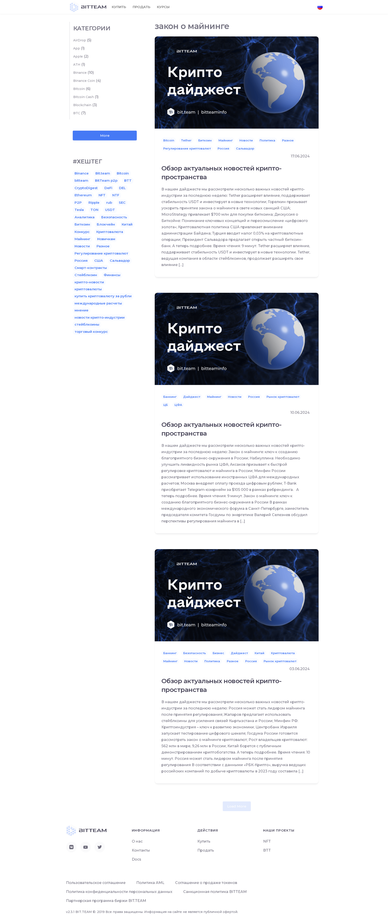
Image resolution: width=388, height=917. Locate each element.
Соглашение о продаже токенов (206, 883)
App (76, 48)
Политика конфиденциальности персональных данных (119, 892)
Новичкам (106, 239)
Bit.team (102, 173)
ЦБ (165, 405)
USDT (110, 210)
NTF (115, 195)
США (98, 260)
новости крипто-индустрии (100, 317)
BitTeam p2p (106, 180)
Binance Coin (84, 81)
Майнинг (225, 140)
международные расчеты (98, 303)
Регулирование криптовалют (187, 148)
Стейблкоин (86, 275)
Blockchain (82, 105)
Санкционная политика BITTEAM (215, 892)
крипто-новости (89, 282)
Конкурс (82, 232)
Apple (78, 56)
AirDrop (79, 40)
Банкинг (169, 396)
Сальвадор (245, 148)
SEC (122, 202)
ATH (76, 65)
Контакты (141, 850)
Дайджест (191, 396)
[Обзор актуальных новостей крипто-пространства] (237, 82)
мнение (81, 310)
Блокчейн (106, 224)
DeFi (108, 188)
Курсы (163, 7)
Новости (246, 140)
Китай (259, 653)
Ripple (93, 202)
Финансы (112, 275)
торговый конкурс (91, 331)
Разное (288, 140)
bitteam (81, 180)
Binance (80, 73)
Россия (223, 148)
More (105, 135)
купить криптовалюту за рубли (103, 296)
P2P (78, 202)
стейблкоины (87, 324)
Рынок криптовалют (283, 396)
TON (94, 210)
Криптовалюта (283, 653)
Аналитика (85, 217)
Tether (186, 140)
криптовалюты (88, 289)
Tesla (79, 210)
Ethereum (83, 195)
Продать (141, 7)
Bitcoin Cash (83, 97)
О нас (137, 841)
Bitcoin (168, 140)
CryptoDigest (86, 188)
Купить (119, 7)
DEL (122, 188)
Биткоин (205, 140)
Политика (267, 140)
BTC (76, 113)
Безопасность (194, 653)
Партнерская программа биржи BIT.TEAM (106, 901)
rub (109, 202)
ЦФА (178, 405)
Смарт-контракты (91, 268)
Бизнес (218, 653)
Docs (136, 859)
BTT (128, 180)
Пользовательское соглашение (96, 883)
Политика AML (150, 883)
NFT (102, 195)
